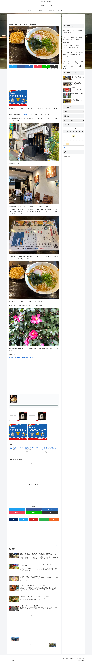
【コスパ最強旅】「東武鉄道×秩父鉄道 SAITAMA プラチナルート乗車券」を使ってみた (73, 54)
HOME (63, 658)
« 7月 (64, 147)
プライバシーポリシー (79, 658)
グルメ (11, 459)
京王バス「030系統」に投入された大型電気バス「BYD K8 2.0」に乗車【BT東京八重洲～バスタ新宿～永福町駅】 (73, 64)
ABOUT (67, 658)
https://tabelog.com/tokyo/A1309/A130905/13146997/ (22, 357)
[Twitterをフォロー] (23, 519)
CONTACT (72, 658)
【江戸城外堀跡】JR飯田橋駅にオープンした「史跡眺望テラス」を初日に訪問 (49, 448)
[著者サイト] (13, 519)
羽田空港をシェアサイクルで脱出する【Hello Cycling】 (72, 31)
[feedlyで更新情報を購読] (44, 519)
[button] (83, 156)
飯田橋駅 (21, 459)
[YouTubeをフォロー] (33, 519)
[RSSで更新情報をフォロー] (54, 519)
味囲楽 (25, 114)
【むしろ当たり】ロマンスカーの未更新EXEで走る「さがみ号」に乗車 (73, 38)
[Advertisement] (34, 18)
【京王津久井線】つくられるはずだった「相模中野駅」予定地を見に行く (73, 46)
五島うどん (16, 459)
